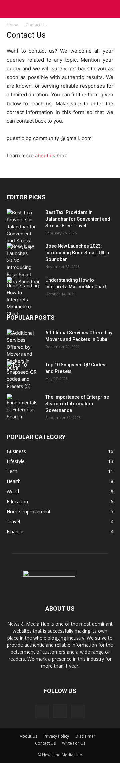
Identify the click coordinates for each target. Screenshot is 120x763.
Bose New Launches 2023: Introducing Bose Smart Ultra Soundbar (77, 252)
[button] (110, 9)
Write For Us (73, 743)
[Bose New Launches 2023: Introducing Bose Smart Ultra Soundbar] (23, 264)
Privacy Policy (56, 736)
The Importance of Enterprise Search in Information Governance (77, 403)
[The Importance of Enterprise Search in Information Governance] (23, 407)
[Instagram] (60, 711)
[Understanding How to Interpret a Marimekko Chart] (23, 297)
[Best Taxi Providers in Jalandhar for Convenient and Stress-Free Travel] (23, 230)
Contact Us (45, 743)
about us (45, 155)
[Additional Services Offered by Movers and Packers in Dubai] (23, 350)
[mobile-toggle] (11, 9)
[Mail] (78, 711)
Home (12, 25)
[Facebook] (42, 711)
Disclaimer (85, 736)
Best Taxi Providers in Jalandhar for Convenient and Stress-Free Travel (77, 219)
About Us (28, 736)
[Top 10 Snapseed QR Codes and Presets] (23, 375)
